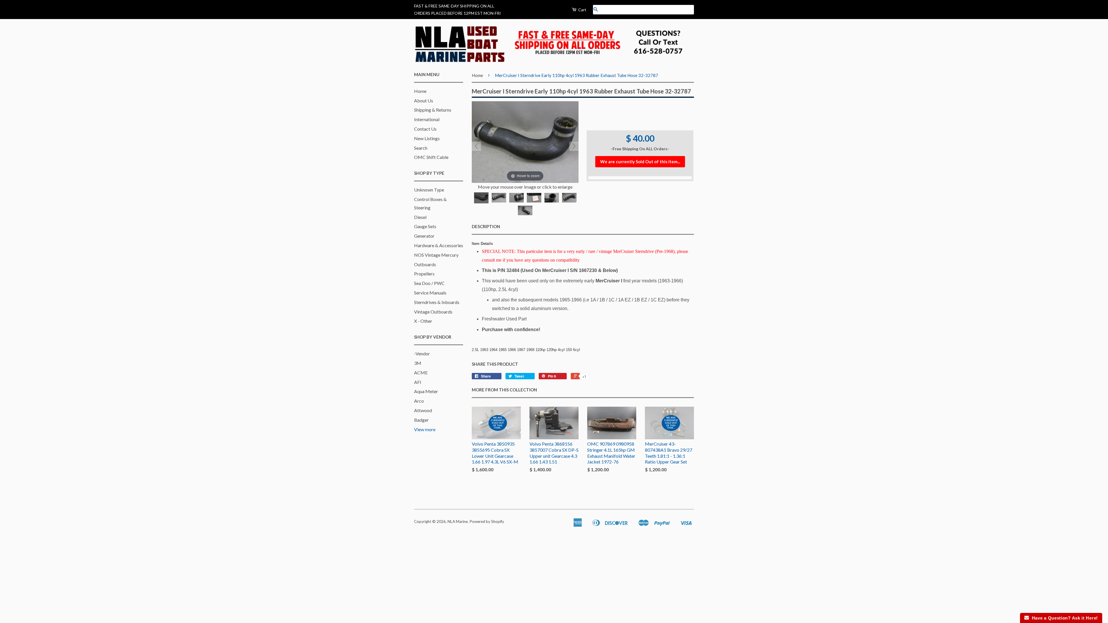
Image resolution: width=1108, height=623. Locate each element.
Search (420, 148)
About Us (423, 100)
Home (420, 91)
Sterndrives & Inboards (436, 302)
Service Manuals (430, 292)
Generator (424, 236)
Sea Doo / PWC (429, 283)
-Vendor (422, 353)
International (426, 119)
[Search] (595, 9)
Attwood (423, 410)
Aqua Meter (426, 391)
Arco (419, 401)
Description (486, 226)
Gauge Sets (425, 226)
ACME (421, 372)
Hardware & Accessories (438, 245)
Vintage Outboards (433, 311)
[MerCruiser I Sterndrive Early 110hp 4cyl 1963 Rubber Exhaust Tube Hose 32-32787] (481, 197)
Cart (581, 9)
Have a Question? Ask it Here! (1063, 618)
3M (417, 363)
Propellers (424, 273)
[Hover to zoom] (525, 141)
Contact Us (425, 129)
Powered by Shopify (486, 521)
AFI (417, 382)
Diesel (420, 217)
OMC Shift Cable (431, 157)
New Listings (427, 138)
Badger (421, 420)
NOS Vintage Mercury (436, 255)
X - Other (423, 321)
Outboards (425, 264)
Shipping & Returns (432, 109)
